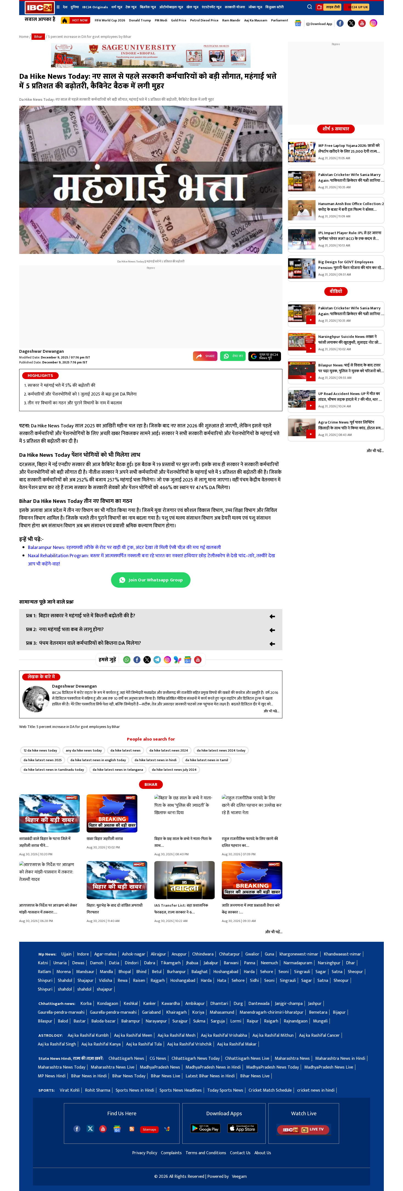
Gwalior (252, 954)
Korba (86, 1003)
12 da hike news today (40, 750)
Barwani (231, 963)
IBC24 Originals (95, 7)
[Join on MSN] (177, 659)
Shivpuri (45, 980)
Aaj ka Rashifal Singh (57, 1044)
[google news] (298, 23)
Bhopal (124, 972)
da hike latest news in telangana (118, 769)
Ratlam (44, 972)
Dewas (78, 963)
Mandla (106, 972)
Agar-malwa (105, 954)
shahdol (65, 989)
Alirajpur (158, 954)
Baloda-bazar (103, 1021)
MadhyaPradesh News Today (272, 1067)
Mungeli (320, 1021)
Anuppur (179, 954)
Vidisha (105, 980)
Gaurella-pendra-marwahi (61, 1012)
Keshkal (131, 1003)
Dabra (149, 963)
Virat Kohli (70, 1090)
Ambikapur (195, 1003)
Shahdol (65, 980)
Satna (337, 972)
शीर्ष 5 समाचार (336, 129)
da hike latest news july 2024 (174, 769)
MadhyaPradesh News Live (328, 1067)
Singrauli (302, 972)
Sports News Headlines (181, 1090)
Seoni (284, 972)
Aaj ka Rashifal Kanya (101, 1044)
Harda (249, 972)
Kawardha (170, 1003)
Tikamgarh (171, 963)
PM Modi (161, 20)
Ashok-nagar (133, 954)
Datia (114, 963)
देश (65, 7)
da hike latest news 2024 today (221, 750)
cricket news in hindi (315, 1090)
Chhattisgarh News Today (196, 1058)
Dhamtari (219, 1003)
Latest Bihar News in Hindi (210, 1076)
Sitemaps (149, 1129)
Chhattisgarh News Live (247, 1058)
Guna (269, 954)
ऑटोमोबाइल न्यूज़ (171, 7)
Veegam (239, 1176)
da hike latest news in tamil (206, 760)
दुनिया (75, 7)
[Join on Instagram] (167, 659)
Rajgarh (158, 980)
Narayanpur (156, 1021)
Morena (63, 972)
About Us (262, 1153)
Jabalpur (211, 963)
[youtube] (362, 23)
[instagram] (373, 23)
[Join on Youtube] (198, 659)
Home (24, 36)
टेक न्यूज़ (131, 7)
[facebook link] (340, 23)
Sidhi (254, 980)
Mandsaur (85, 972)
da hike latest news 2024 (168, 750)
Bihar (38, 36)
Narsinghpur (329, 963)
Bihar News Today (128, 1076)
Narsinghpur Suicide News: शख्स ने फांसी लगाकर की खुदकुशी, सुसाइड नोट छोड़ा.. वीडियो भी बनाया (350, 339)
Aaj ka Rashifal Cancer (319, 1035)
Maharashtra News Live (112, 1067)
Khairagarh (176, 1012)
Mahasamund (222, 1012)
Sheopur (355, 972)
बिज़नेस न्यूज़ (148, 7)
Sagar (321, 972)
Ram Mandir (231, 20)
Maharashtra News (292, 1058)
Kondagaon (107, 1003)
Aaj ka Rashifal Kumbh (88, 1035)
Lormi (235, 1021)
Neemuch (269, 963)
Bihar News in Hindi (89, 1076)
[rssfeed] (131, 1129)
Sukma (199, 1021)
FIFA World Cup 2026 (110, 20)
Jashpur (315, 1003)
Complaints (171, 1153)
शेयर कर (237, 356)
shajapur (104, 989)
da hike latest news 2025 (43, 760)
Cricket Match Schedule (270, 1090)
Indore (83, 954)
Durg (238, 1003)
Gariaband (151, 1012)
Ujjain (66, 954)
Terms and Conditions (206, 1153)
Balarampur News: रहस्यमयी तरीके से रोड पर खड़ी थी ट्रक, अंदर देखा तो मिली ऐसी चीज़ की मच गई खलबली (125, 547)
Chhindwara (203, 954)
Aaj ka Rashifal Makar (237, 1044)
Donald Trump (140, 20)
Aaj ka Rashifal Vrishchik (189, 1044)
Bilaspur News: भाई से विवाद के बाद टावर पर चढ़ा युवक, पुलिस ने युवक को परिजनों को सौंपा (349, 368)
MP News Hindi (52, 1076)
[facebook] (77, 1129)
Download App (321, 24)
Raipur (253, 1021)
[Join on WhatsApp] (127, 659)
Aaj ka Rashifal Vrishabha (224, 1035)
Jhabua (192, 963)
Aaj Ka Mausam (255, 20)
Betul (156, 972)
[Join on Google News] (188, 659)
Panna (249, 963)
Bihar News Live (165, 1076)
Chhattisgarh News (126, 1058)
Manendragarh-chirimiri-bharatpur (271, 1012)
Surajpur (180, 1021)
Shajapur (85, 980)
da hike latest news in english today (98, 760)
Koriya (198, 1012)
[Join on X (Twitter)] (147, 659)
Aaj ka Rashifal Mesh (176, 1035)
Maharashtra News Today (61, 1067)
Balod (63, 1021)
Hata (221, 980)
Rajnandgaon (296, 1021)
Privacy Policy (144, 1153)
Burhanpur (176, 972)
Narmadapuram (297, 963)
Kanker (149, 1003)
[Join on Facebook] (137, 659)
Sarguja (218, 1021)
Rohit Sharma (97, 1090)
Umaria (60, 963)
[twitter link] (351, 23)
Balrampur (130, 1021)
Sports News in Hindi (135, 1090)
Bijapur (339, 1012)
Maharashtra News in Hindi (340, 1058)
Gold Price (178, 20)
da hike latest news (125, 750)
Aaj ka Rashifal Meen (133, 1035)
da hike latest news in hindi (156, 760)
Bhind (141, 972)
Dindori (131, 963)
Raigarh (271, 1021)
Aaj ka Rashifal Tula (144, 1044)
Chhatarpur (229, 954)
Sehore (266, 972)
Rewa (122, 980)
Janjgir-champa (289, 1003)
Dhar (350, 963)
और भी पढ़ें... (271, 711)
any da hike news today (84, 750)
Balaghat (199, 972)
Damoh (96, 963)
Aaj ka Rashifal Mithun (273, 1035)
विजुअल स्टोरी (274, 7)
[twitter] (90, 1128)
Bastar (79, 1021)
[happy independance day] (151, 66)
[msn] (166, 1129)
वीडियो (336, 291)
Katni (43, 963)
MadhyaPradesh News (160, 1067)
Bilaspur (45, 1021)
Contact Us (240, 1153)
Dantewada (258, 1003)
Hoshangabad (225, 972)
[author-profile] (35, 699)
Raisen (139, 980)
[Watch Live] (303, 1134)
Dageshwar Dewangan (41, 351)
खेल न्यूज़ (192, 7)
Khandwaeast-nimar (342, 954)
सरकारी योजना (235, 7)
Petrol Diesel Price (204, 20)
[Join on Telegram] (157, 659)
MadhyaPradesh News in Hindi (213, 1067)
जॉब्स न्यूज (255, 7)
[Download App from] (205, 1131)
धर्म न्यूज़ (116, 7)
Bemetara (318, 1012)
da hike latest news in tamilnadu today (54, 769)
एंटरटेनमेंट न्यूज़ (212, 7)
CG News (158, 1058)
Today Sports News (225, 1090)
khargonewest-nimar (299, 954)
